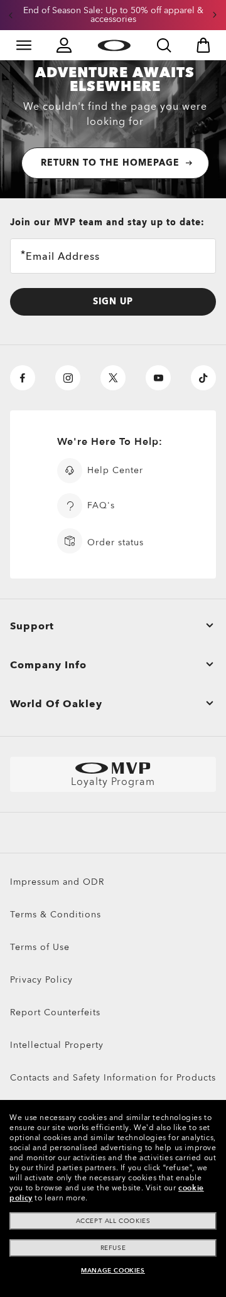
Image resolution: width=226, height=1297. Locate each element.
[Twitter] (113, 377)
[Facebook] (22, 377)
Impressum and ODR (57, 882)
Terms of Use (40, 947)
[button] (10, 15)
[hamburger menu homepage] (23, 45)
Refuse (113, 1248)
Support (32, 626)
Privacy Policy (41, 980)
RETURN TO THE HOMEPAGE (110, 163)
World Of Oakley (56, 704)
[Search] (163, 45)
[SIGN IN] (64, 45)
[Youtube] (158, 377)
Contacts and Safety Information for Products (113, 1078)
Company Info (48, 665)
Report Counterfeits (55, 1012)
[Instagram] (67, 377)
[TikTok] (203, 377)
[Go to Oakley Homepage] (114, 45)
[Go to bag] (203, 45)
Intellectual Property (57, 1045)
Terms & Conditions (55, 915)
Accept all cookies (113, 1221)
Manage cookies (112, 1270)
